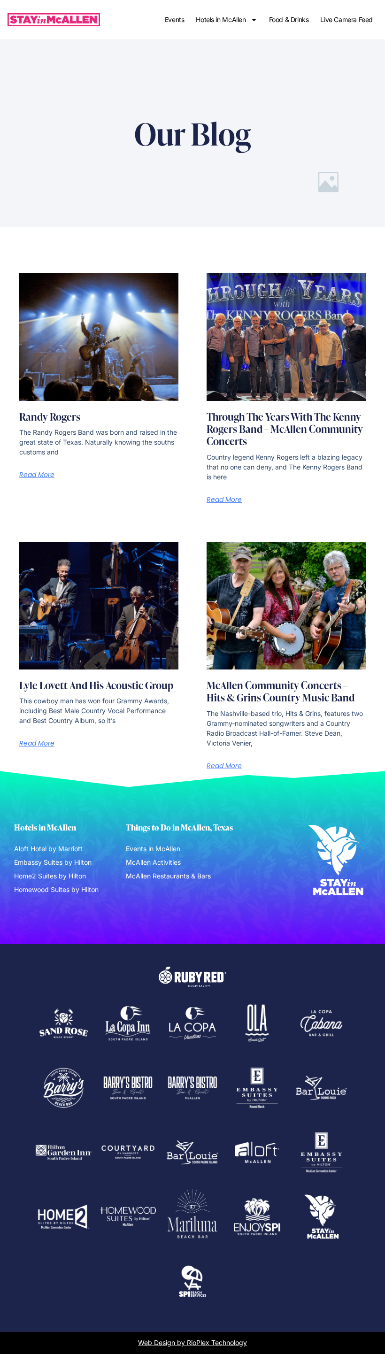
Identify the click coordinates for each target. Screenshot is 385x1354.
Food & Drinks (289, 19)
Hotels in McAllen (221, 19)
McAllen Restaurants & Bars (168, 876)
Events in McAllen (153, 849)
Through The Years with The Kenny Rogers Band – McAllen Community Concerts (285, 428)
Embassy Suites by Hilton (53, 862)
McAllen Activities (153, 862)
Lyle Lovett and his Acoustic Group (96, 685)
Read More (36, 474)
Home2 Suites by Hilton (50, 876)
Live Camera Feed (346, 19)
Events (175, 19)
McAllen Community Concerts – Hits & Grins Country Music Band (280, 691)
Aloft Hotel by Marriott (48, 849)
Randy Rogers (49, 416)
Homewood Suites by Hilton (56, 889)
